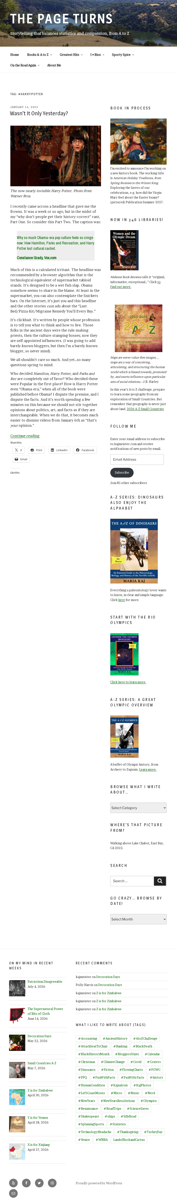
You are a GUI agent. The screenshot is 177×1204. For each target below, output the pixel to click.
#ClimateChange (113, 1062)
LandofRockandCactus (129, 1139)
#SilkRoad (128, 1116)
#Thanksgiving (127, 1132)
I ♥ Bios (95, 54)
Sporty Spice (121, 54)
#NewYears (86, 1101)
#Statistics (118, 1124)
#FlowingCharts (131, 1069)
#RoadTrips (112, 1108)
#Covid (135, 1062)
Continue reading (25, 436)
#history (156, 1077)
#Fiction (107, 1069)
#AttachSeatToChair (93, 1046)
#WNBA (102, 1139)
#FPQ (82, 1077)
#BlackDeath (142, 1046)
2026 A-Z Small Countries (145, 409)
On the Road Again (23, 65)
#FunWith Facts (132, 1077)
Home (14, 54)
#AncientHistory (115, 1038)
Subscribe (122, 472)
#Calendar (152, 1054)
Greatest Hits (69, 54)
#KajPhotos (142, 1085)
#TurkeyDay (153, 1132)
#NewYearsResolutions (118, 1101)
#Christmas (86, 1062)
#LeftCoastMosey (91, 1093)
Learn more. (147, 769)
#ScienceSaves (138, 1108)
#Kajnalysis (119, 1085)
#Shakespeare (88, 1116)
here (121, 600)
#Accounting (87, 1038)
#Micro (116, 1093)
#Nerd (150, 1093)
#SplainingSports (91, 1124)
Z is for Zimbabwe (109, 993)
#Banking (120, 1046)
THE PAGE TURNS (61, 18)
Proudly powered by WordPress (99, 1183)
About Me (54, 65)
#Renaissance (88, 1108)
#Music (133, 1093)
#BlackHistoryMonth (93, 1054)
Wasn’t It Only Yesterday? (39, 113)
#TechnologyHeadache (94, 1132)
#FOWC (154, 1069)
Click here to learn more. (128, 682)
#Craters (154, 1062)
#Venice (84, 1139)
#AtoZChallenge (145, 1038)
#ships (110, 1116)
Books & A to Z (38, 54)
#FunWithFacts (104, 1077)
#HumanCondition (91, 1085)
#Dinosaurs (86, 1069)
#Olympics (149, 1101)
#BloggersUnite (127, 1054)
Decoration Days (108, 977)
